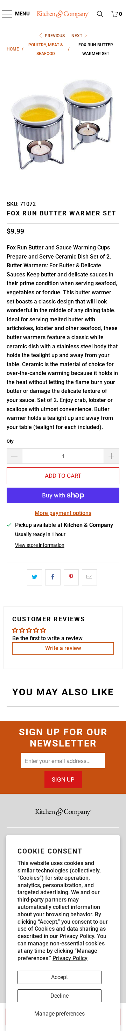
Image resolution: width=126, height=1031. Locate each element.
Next (77, 35)
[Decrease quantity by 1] (14, 456)
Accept (59, 977)
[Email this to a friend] (89, 577)
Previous (55, 35)
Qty (10, 441)
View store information (39, 545)
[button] (100, 14)
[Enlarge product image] (63, 126)
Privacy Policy (70, 958)
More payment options (63, 513)
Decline (59, 995)
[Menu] (3, 14)
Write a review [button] (63, 648)
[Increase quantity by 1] (111, 456)
